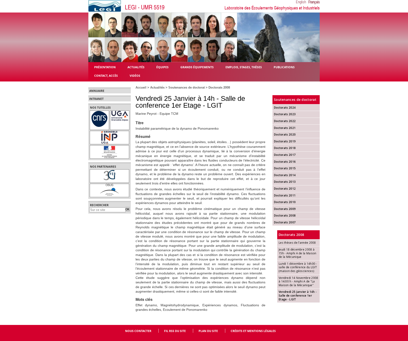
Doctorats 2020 (285, 134)
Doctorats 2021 (285, 128)
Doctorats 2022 (285, 121)
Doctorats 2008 (219, 87)
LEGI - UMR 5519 (145, 7)
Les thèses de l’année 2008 (297, 242)
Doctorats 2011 (285, 195)
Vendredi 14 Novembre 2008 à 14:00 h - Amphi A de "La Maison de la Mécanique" (298, 281)
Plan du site (208, 331)
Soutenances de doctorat (186, 87)
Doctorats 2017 (285, 155)
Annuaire (96, 91)
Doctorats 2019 (285, 141)
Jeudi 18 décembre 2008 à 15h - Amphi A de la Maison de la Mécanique (297, 253)
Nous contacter (138, 331)
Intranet (96, 99)
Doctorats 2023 (285, 114)
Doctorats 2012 (285, 189)
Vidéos (135, 75)
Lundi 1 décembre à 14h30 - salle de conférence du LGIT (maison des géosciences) (298, 267)
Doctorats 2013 (285, 182)
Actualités (157, 87)
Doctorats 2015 (285, 168)
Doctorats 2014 (285, 175)
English (301, 2)
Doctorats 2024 (285, 108)
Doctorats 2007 (285, 222)
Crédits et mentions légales (253, 331)
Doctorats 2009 (285, 209)
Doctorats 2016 (285, 162)
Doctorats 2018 (285, 148)
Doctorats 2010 (285, 202)
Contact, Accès (106, 75)
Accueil (141, 87)
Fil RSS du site (175, 331)
